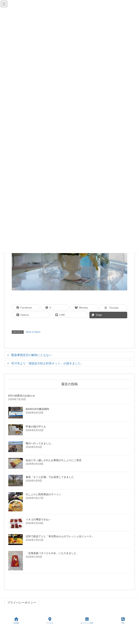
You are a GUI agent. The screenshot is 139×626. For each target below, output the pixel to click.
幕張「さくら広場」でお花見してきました (50, 477)
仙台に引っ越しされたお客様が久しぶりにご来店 (53, 460)
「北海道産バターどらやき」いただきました (51, 553)
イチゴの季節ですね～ (38, 519)
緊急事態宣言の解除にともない (31, 355)
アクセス (49, 623)
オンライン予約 (87, 623)
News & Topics (33, 332)
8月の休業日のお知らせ (21, 395)
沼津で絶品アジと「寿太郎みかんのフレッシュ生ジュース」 (60, 536)
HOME (16, 623)
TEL (123, 623)
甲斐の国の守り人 (36, 426)
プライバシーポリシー (21, 602)
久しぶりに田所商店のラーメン (43, 494)
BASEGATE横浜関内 (37, 409)
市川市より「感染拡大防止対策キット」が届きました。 (47, 363)
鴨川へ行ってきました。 (40, 443)
